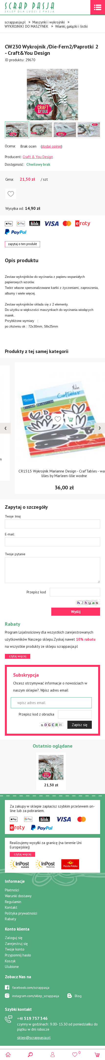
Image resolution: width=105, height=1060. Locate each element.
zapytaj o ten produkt (22, 244)
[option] (52, 92)
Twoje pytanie (15, 554)
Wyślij (76, 611)
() (74, 1052)
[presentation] (5, 428)
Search (30, 1054)
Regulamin (13, 901)
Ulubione (12, 966)
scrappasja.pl (15, 22)
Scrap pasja (40, 7)
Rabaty (10, 919)
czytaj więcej (17, 656)
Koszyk (10, 961)
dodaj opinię (51, 146)
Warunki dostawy (18, 896)
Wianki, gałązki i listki (71, 26)
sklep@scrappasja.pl (34, 1037)
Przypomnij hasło (18, 955)
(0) (97, 1054)
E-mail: (9, 534)
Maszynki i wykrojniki (48, 22)
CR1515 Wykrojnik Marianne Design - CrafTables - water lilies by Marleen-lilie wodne (52, 473)
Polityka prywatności (21, 913)
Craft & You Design (38, 156)
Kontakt (11, 907)
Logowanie (52, 1054)
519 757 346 (32, 1018)
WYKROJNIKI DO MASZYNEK (26, 26)
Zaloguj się (13, 937)
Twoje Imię (13, 516)
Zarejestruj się (16, 943)
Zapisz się (79, 724)
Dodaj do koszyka (58, 419)
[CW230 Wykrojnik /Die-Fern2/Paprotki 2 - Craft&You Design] (52, 94)
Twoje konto (14, 949)
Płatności (12, 890)
